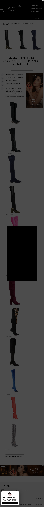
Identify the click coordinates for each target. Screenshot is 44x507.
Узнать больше (13, 500)
